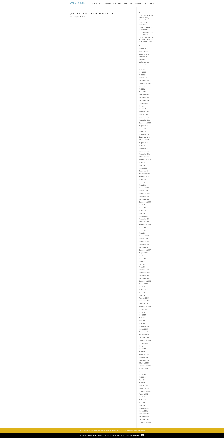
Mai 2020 (142, 179)
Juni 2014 (142, 349)
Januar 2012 (143, 411)
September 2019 (145, 202)
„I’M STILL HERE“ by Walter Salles (145, 28)
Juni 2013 (142, 374)
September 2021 (145, 160)
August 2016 (143, 284)
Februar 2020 (144, 188)
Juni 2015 (142, 315)
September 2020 (145, 176)
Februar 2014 (144, 354)
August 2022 (143, 143)
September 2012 (145, 391)
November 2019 (144, 196)
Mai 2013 (142, 377)
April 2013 (142, 380)
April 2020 (142, 182)
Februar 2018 (144, 236)
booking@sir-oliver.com (90, 430)
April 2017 (142, 264)
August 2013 (143, 369)
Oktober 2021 (144, 157)
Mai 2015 (142, 318)
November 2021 (144, 154)
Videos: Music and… (146, 65)
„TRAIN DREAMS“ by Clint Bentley (146, 33)
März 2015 (142, 323)
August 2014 (143, 343)
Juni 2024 (142, 109)
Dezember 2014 (144, 332)
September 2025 (145, 83)
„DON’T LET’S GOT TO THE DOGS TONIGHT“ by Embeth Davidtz (146, 39)
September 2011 (145, 422)
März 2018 (142, 233)
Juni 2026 (142, 72)
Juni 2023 (142, 128)
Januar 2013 (143, 385)
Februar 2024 (144, 112)
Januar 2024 (143, 114)
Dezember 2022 (144, 137)
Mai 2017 (142, 261)
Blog (114, 3)
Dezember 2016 (144, 273)
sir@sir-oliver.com (106, 430)
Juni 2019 (142, 208)
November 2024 (144, 97)
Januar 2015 (143, 329)
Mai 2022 (142, 145)
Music (101, 3)
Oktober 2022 (144, 140)
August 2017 (143, 253)
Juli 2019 (142, 205)
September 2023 (145, 123)
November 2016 (144, 275)
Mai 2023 (142, 131)
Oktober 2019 (144, 199)
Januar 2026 (143, 78)
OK (143, 435)
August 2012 (143, 394)
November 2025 (144, 80)
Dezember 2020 (144, 171)
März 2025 (142, 92)
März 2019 (142, 213)
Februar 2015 (144, 326)
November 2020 (144, 174)
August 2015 (143, 309)
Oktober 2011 (144, 419)
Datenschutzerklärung (139, 430)
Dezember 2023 (144, 117)
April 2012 (142, 402)
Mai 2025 (142, 89)
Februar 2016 (144, 298)
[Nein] (222, 435)
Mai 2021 (142, 162)
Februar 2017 (144, 270)
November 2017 (144, 244)
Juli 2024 (142, 106)
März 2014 (142, 352)
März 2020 (142, 185)
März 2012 (142, 405)
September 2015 (145, 306)
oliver (74, 17)
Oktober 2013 (144, 363)
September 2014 (145, 340)
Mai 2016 (142, 289)
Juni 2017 (142, 258)
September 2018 (145, 225)
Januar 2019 (143, 216)
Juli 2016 (142, 287)
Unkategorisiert (144, 62)
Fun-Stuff (142, 49)
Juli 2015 (142, 312)
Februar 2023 (144, 134)
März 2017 (142, 267)
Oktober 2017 (144, 247)
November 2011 (144, 417)
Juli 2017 (142, 256)
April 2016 (142, 292)
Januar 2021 (143, 168)
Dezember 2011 (144, 414)
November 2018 (144, 219)
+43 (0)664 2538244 (121, 430)
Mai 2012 (142, 400)
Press (119, 3)
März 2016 (142, 295)
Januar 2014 (143, 357)
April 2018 (142, 230)
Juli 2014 (142, 346)
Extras (125, 3)
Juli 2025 (142, 86)
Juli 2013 (142, 371)
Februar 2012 (144, 408)
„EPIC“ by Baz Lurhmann (143, 24)
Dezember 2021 (144, 151)
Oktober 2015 (144, 304)
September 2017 (145, 250)
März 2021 (142, 165)
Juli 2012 (142, 397)
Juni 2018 (142, 227)
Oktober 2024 (144, 100)
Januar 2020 (143, 191)
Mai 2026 (142, 75)
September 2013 (145, 366)
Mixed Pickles (144, 51)
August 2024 (143, 103)
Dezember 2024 (144, 95)
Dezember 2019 (144, 193)
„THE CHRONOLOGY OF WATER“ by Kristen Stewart (146, 18)
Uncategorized (144, 59)
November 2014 (144, 335)
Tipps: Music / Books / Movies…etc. (146, 55)
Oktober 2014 (144, 337)
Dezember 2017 (144, 241)
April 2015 (142, 321)
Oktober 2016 (144, 278)
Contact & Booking (135, 3)
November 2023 (144, 120)
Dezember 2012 (144, 388)
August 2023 (143, 126)
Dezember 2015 (144, 301)
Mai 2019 (142, 210)
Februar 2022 (144, 148)
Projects (94, 3)
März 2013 (142, 383)
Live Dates (108, 3)
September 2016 (145, 281)
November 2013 (144, 360)
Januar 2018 (143, 239)
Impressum (130, 430)
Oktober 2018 (144, 222)
